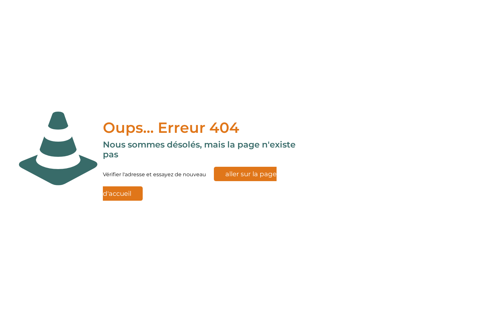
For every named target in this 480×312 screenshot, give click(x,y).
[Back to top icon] (466, 298)
